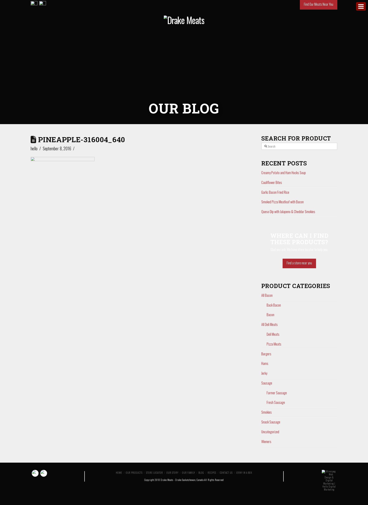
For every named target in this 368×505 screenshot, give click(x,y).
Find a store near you (299, 262)
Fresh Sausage (276, 402)
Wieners (266, 441)
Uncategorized (270, 431)
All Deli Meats (269, 324)
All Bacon (267, 295)
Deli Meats (273, 334)
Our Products (134, 472)
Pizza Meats (274, 344)
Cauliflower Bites (271, 182)
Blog (201, 472)
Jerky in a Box (244, 472)
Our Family (188, 472)
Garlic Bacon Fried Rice (275, 192)
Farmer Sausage (277, 392)
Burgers (266, 353)
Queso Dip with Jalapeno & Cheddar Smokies (288, 211)
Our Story (172, 472)
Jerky (264, 373)
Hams (264, 363)
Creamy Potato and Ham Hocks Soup (283, 172)
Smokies (266, 412)
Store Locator (154, 472)
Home (119, 472)
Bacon (270, 314)
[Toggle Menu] (361, 6)
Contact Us (226, 472)
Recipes (212, 472)
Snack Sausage (270, 422)
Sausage (266, 383)
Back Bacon (274, 305)
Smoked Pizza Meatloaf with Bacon (282, 201)
